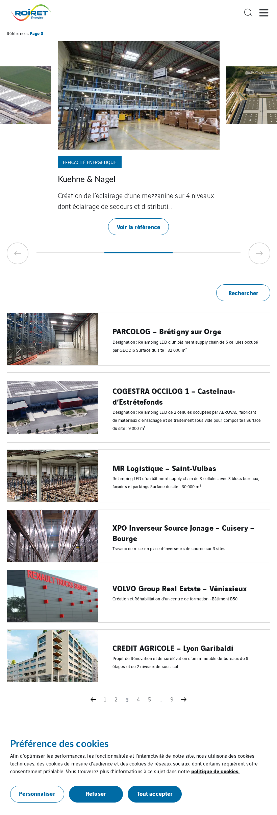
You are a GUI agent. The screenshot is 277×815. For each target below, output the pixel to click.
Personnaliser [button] (37, 793)
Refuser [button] (96, 793)
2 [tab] (138, 252)
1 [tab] (70, 252)
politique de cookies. (215, 771)
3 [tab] (207, 252)
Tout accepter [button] (155, 793)
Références (18, 33)
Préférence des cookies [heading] (59, 744)
